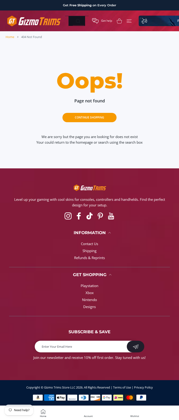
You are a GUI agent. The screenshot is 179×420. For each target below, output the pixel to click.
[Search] (78, 21)
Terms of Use (122, 387)
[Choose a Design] (129, 21)
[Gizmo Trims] (34, 21)
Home (10, 37)
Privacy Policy (143, 387)
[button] (102, 21)
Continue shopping (89, 117)
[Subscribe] (135, 346)
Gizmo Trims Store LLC (59, 387)
